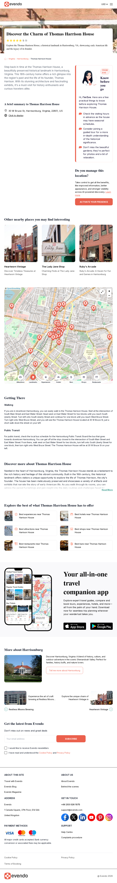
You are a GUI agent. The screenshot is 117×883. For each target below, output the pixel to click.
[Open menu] (111, 4)
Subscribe (71, 739)
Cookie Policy (45, 753)
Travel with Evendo (13, 781)
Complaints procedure (71, 837)
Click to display (16, 115)
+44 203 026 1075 (70, 804)
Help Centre (67, 832)
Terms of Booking (12, 864)
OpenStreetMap (14, 288)
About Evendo (68, 781)
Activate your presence (94, 202)
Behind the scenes (70, 786)
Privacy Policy (63, 753)
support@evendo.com (71, 810)
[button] (58, 333)
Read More (107, 490)
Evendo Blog (10, 786)
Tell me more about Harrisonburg (64, 670)
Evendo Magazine (12, 792)
